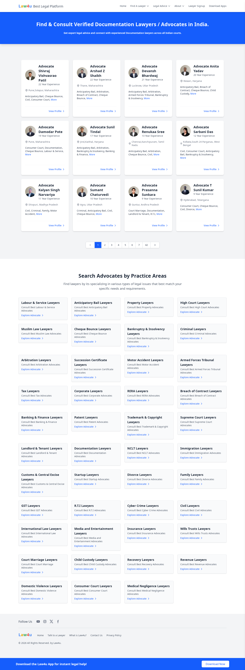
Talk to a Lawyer (56, 635)
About (177, 6)
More (54, 99)
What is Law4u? (77, 635)
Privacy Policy (113, 635)
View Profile (55, 111)
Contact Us (96, 635)
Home (123, 6)
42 (146, 244)
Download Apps (217, 6)
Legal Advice (160, 6)
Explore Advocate (30, 315)
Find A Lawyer (138, 6)
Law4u (57, 642)
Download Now (215, 664)
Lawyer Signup (196, 6)
